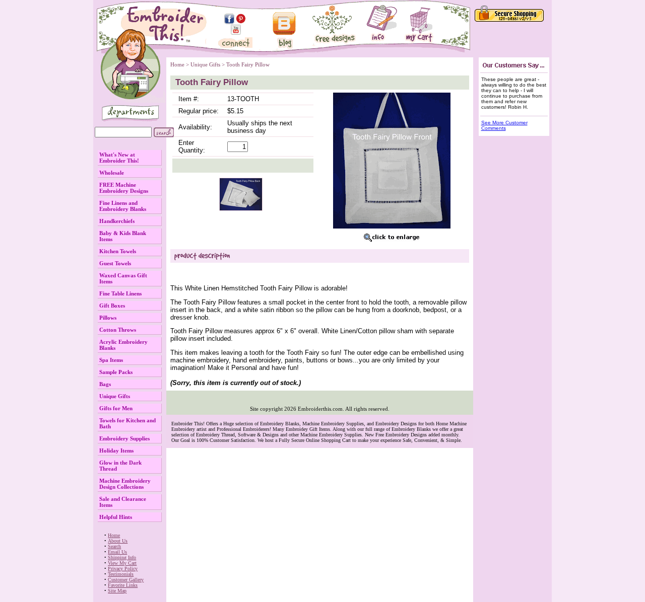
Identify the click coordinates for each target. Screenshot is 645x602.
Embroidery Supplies (124, 438)
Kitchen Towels (117, 251)
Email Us (117, 552)
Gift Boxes (112, 306)
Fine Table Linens (120, 293)
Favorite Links (123, 585)
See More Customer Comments (504, 125)
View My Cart (122, 563)
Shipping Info (122, 557)
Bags (105, 384)
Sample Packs (116, 372)
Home (114, 535)
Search (114, 546)
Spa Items (111, 360)
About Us (117, 541)
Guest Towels (115, 263)
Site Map (117, 590)
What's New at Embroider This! (119, 158)
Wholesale (111, 173)
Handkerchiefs (117, 221)
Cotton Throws (117, 330)
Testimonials (121, 574)
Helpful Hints (115, 517)
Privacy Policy (123, 568)
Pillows (107, 318)
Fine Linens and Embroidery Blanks (122, 206)
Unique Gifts (114, 396)
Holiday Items (116, 450)
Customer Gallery (126, 579)
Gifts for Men (116, 408)
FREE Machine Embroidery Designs (123, 188)
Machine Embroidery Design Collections (125, 484)
